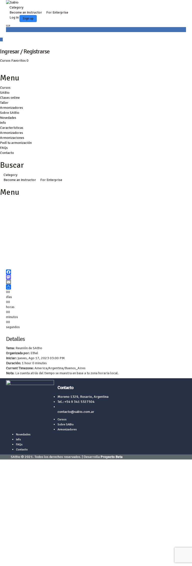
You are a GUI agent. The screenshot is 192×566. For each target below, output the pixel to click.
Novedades (8, 118)
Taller (4, 103)
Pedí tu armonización (16, 143)
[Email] (96, 282)
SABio (5, 92)
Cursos (5, 60)
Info (3, 123)
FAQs (4, 148)
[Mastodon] (96, 276)
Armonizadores (11, 108)
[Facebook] (96, 271)
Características (11, 128)
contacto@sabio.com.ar (76, 412)
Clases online (10, 98)
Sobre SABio (9, 113)
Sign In (38, 558)
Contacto (7, 153)
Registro (26, 558)
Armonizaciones (12, 138)
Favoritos (19, 60)
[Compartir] (96, 287)
